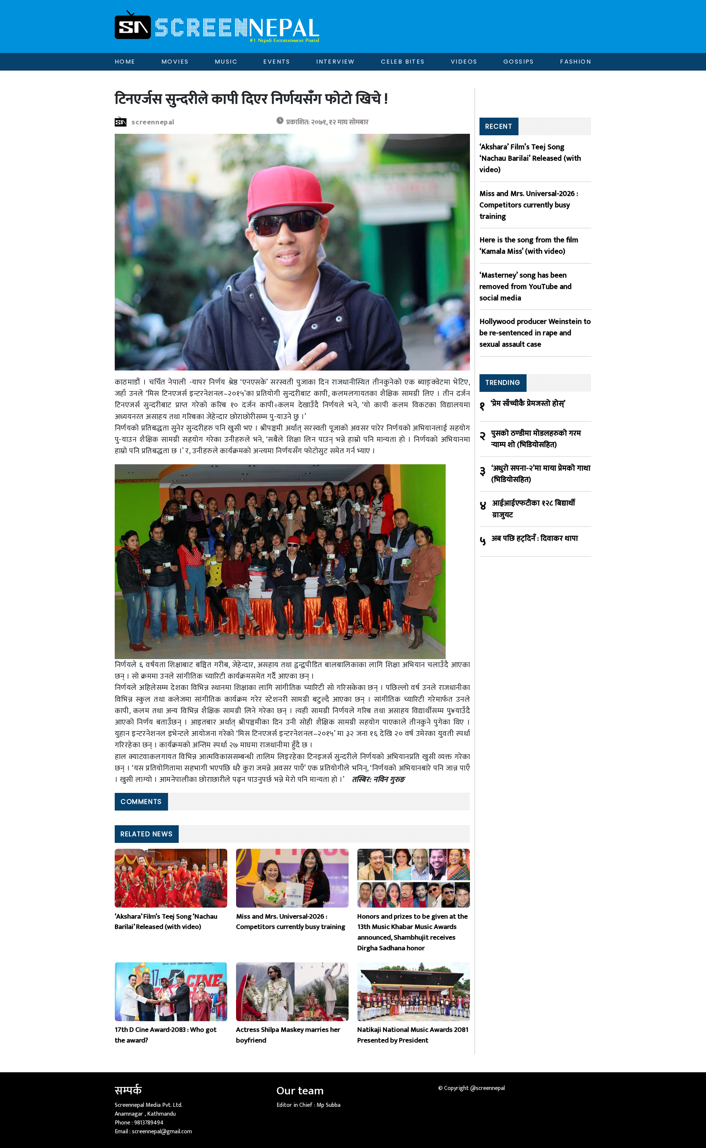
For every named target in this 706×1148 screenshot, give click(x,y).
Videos (464, 61)
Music (226, 61)
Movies (175, 61)
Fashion (575, 61)
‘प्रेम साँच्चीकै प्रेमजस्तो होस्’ (528, 404)
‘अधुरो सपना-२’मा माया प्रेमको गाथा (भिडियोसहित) (541, 473)
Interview (335, 61)
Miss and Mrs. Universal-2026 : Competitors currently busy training (528, 205)
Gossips (518, 61)
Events (276, 61)
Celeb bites (403, 61)
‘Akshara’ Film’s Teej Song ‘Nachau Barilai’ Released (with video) (530, 158)
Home (125, 61)
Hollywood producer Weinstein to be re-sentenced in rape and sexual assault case (535, 333)
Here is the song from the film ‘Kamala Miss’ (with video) (528, 245)
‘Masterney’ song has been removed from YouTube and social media (525, 286)
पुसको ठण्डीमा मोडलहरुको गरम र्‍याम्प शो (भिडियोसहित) (536, 439)
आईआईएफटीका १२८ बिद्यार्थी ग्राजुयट (533, 508)
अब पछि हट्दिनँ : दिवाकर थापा (535, 539)
